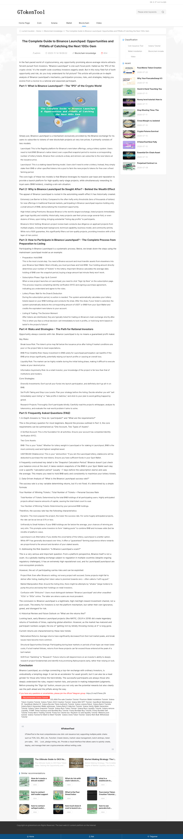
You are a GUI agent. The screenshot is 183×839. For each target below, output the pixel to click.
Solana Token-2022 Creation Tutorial (56, 702)
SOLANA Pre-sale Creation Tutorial (64, 699)
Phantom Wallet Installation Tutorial (94, 699)
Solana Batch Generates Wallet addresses (38, 706)
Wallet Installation (69, 24)
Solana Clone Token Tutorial (73, 715)
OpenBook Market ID (32, 704)
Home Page (24, 23)
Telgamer (152, 836)
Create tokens (62, 738)
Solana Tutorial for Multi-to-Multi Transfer (44, 715)
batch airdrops (98, 738)
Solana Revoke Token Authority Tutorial (58, 704)
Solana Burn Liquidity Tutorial (89, 708)
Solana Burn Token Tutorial (66, 708)
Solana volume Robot (83, 704)
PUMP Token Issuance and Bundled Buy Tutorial (48, 710)
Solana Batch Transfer (102, 704)
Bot (91, 836)
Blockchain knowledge (84, 24)
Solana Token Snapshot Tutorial (41, 708)
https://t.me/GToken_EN (96, 693)
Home (38, 31)
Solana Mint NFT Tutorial (82, 702)
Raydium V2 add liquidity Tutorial (84, 713)
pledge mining (51, 742)
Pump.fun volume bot (61, 713)
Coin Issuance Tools (39, 24)
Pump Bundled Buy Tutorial (80, 710)
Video (99, 23)
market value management (80, 738)
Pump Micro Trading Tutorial (39, 713)
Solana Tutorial (54, 24)
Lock (42, 742)
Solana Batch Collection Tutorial (69, 706)
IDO (36, 742)
